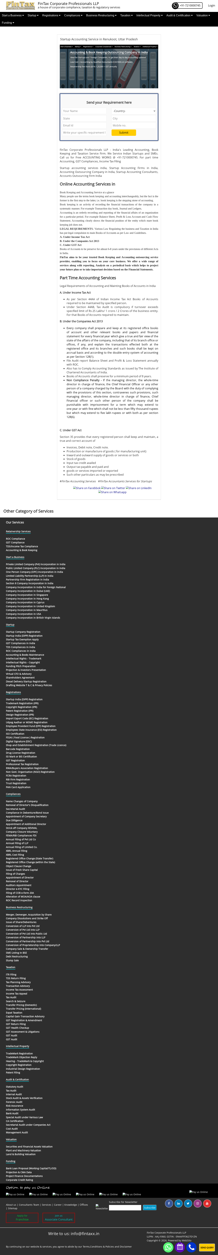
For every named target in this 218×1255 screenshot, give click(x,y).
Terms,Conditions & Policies (98, 1246)
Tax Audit (11, 997)
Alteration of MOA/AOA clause (23, 896)
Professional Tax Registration (22, 764)
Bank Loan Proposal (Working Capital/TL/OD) (31, 1168)
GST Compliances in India (20, 643)
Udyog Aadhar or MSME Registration (27, 722)
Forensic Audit (14, 1102)
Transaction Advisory (18, 985)
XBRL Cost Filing (15, 854)
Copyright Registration (19, 1064)
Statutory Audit (14, 1086)
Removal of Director (17, 881)
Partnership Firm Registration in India (27, 579)
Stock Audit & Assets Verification (24, 1098)
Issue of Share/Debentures (21, 922)
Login (211, 5)
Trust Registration (16, 783)
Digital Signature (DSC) (19, 741)
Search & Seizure (15, 1001)
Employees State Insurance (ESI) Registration (31, 729)
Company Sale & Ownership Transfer (27, 948)
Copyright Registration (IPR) (21, 707)
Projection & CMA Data (19, 1172)
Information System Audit (20, 1109)
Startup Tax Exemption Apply (22, 639)
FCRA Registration (16, 775)
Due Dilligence (14, 820)
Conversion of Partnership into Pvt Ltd (27, 941)
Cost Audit (12, 1128)
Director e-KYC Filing (17, 888)
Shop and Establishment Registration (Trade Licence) (36, 745)
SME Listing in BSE (16, 952)
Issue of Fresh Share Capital (22, 869)
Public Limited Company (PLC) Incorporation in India (35, 568)
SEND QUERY (207, 1247)
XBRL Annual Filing (16, 850)
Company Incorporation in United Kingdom (30, 606)
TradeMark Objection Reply (21, 1057)
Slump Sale (12, 960)
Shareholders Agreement (20, 677)
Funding (7, 22)
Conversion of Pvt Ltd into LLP (23, 929)
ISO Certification (15, 733)
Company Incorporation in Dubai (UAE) (28, 591)
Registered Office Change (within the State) (30, 862)
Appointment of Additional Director (26, 824)
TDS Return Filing (16, 978)
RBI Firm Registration (18, 779)
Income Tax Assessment (19, 989)
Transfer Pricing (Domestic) (21, 1005)
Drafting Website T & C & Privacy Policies (29, 685)
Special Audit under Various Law (24, 1117)
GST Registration (15, 760)
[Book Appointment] (180, 1246)
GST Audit (11, 1035)
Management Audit (17, 1132)
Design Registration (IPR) (20, 714)
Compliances (72, 15)
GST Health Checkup (17, 1027)
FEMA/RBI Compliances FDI (21, 835)
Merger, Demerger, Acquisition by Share (29, 914)
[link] (84, 1204)
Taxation (125, 15)
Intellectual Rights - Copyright (23, 662)
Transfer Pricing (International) (23, 1008)
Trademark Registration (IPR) (22, 703)
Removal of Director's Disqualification (27, 805)
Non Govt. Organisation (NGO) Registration (30, 771)
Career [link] (58, 1204)
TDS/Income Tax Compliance (22, 546)
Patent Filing (13, 1072)
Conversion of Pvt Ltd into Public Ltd (26, 933)
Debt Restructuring (17, 956)
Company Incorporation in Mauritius (27, 610)
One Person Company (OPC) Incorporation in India (34, 571)
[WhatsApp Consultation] (168, 1247)
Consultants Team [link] (29, 1204)
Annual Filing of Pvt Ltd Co (21, 839)
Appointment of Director (20, 877)
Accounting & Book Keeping (21, 550)
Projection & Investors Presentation (26, 669)
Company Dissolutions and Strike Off (27, 918)
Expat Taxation (14, 1012)
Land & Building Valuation (21, 1154)
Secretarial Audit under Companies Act (28, 1124)
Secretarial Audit (15, 809)
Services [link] (46, 1204)
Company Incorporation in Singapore (27, 594)
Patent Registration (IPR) (19, 710)
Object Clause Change (18, 866)
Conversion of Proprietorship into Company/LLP (33, 945)
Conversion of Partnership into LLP (25, 937)
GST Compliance (15, 542)
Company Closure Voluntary (22, 831)
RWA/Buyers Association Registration (27, 768)
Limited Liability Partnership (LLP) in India (29, 575)
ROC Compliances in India (21, 650)
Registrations (50, 15)
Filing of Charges (15, 873)
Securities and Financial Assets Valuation (29, 1146)
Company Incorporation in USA (23, 614)
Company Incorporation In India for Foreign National (36, 587)
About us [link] (11, 1204)
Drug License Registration (20, 752)
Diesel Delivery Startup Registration (26, 681)
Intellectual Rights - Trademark (23, 658)
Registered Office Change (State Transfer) (29, 858)
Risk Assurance (14, 1105)
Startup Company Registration (23, 631)
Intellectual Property (148, 15)
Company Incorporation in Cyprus (25, 602)
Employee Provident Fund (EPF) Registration (31, 726)
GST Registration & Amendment (24, 1020)
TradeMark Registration (19, 1053)
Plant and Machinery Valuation (23, 1150)
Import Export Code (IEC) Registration (27, 718)
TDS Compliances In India (20, 647)
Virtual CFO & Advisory (19, 673)
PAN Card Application (18, 787)
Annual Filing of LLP (17, 843)
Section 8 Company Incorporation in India (29, 583)
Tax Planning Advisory (18, 982)
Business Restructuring (100, 15)
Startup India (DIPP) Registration (24, 635)
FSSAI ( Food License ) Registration (25, 737)
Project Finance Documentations (24, 1176)
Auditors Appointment (18, 885)
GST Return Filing (16, 1024)
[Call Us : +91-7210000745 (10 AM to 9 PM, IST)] (191, 1247)
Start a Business (12, 15)
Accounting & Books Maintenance (25, 654)
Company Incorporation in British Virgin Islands (33, 617)
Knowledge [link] (70, 1204)
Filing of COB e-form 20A (20, 892)
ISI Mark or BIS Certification (21, 756)
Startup (32, 15)
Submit (123, 132)
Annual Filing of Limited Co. (21, 847)
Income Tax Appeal (16, 993)
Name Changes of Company (22, 801)
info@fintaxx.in (85, 1233)
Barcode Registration (18, 749)
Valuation (202, 15)
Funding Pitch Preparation (21, 666)
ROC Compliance (15, 538)
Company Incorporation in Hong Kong (27, 598)
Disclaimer (126, 1246)
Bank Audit (12, 1113)
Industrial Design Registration (23, 1068)
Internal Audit (14, 1094)
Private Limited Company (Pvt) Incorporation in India (35, 564)
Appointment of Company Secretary (26, 816)
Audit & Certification (178, 15)
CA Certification (15, 1121)
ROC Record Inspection (19, 900)
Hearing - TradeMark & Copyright (25, 1061)
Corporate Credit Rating (19, 1179)
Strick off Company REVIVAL (21, 828)
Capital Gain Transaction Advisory (25, 1016)
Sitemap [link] (12, 1208)
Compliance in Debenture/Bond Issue (27, 812)
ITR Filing (11, 974)
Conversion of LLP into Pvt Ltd (23, 926)
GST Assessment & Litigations (23, 1031)
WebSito (186, 1240)
